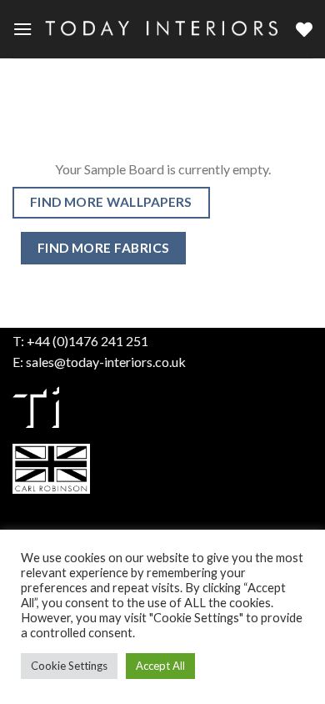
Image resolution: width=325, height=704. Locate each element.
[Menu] (22, 28)
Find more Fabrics (104, 247)
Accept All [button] (160, 665)
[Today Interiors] (164, 29)
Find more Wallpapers (111, 201)
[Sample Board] (304, 29)
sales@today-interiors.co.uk (106, 362)
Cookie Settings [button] (69, 665)
